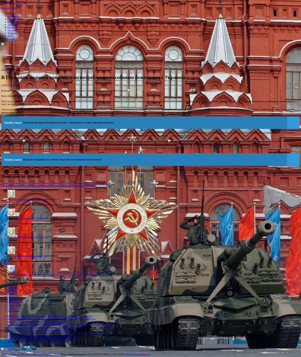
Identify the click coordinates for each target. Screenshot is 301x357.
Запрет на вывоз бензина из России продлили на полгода (38, 341)
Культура (12, 33)
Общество (13, 21)
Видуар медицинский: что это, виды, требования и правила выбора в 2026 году (50, 316)
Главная (12, 13)
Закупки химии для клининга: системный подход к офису (39, 321)
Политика (13, 16)
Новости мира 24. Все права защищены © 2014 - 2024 (30, 354)
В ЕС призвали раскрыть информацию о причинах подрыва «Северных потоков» (56, 183)
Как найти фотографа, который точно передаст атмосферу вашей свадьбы (47, 327)
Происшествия (15, 19)
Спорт (11, 38)
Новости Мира (9, 8)
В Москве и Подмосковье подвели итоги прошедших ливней (40, 335)
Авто (10, 35)
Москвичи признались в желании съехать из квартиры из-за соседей (44, 338)
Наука (11, 27)
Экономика (14, 24)
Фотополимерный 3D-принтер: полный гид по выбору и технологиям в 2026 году (52, 318)
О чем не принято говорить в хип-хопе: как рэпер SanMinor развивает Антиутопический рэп (57, 333)
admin (16, 85)
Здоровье (12, 30)
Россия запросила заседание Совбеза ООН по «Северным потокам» (48, 186)
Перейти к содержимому (14, 2)
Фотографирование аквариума (30, 199)
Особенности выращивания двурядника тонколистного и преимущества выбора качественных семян (62, 324)
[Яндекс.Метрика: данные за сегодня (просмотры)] (11, 349)
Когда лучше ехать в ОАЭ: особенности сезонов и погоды (39, 330)
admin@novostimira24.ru (137, 354)
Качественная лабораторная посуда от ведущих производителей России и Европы (65, 274)
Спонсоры (13, 305)
